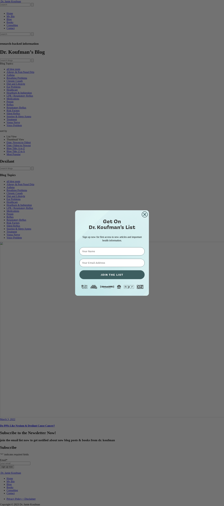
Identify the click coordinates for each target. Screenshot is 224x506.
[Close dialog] (145, 214)
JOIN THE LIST (112, 275)
